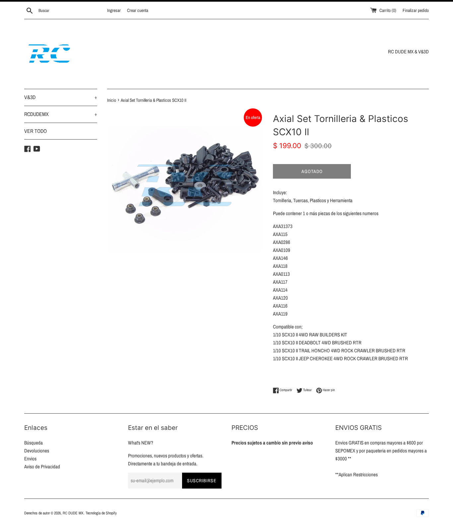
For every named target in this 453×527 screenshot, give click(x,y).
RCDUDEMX (60, 114)
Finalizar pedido (416, 10)
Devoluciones (36, 450)
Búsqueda (33, 442)
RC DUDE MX (73, 513)
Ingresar (114, 10)
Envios (30, 458)
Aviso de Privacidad (42, 466)
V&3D (60, 97)
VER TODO (35, 131)
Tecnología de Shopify (101, 513)
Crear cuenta (137, 10)
